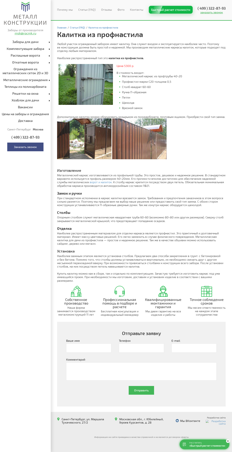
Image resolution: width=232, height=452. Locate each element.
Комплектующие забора (25, 49)
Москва (38, 129)
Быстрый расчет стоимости (170, 9)
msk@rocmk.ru (25, 33)
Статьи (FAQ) (87, 9)
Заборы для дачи (25, 42)
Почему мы (65, 9)
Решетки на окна (25, 93)
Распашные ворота (25, 55)
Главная (62, 27)
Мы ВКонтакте (190, 420)
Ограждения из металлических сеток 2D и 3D (25, 71)
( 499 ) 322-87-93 (25, 137)
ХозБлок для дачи (25, 100)
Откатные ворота (25, 62)
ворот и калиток (101, 182)
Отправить (141, 390)
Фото (121, 9)
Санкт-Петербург (19, 129)
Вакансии (25, 107)
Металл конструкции (25, 19)
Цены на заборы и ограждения (25, 114)
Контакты (136, 9)
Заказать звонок (25, 147)
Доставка (25, 121)
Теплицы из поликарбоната (25, 87)
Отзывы (106, 9)
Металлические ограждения (25, 80)
